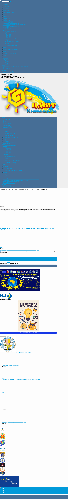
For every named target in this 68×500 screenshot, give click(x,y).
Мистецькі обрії (7, 43)
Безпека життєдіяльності (6, 187)
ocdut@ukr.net (16, 79)
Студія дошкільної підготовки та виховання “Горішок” (12, 26)
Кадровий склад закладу (6, 125)
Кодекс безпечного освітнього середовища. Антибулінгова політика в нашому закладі (15, 66)
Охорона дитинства (6, 51)
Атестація (3, 69)
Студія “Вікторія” (7, 17)
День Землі (6, 32)
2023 (5, 60)
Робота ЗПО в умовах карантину (7, 54)
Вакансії (4, 14)
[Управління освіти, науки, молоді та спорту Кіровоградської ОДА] (2, 439)
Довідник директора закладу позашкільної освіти (10, 49)
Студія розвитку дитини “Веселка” (10, 140)
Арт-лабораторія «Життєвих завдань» (10, 162)
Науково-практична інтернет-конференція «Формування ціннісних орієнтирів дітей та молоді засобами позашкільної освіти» (21, 179)
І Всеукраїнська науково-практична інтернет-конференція (13, 56)
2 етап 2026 (6, 63)
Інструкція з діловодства (6, 10)
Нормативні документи (6, 68)
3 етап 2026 (6, 64)
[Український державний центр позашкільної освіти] (2, 475)
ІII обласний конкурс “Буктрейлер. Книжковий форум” (12, 160)
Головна (3, 488)
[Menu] (0, 0)
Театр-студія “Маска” (8, 28)
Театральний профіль (6, 27)
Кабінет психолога (4, 493)
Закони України (5, 166)
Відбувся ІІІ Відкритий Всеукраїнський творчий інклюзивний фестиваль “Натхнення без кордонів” (22, 207)
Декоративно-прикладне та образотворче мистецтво (11, 23)
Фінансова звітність (6, 8)
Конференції (5, 55)
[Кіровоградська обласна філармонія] (2, 471)
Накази (4, 164)
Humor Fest (6, 158)
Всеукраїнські (5, 146)
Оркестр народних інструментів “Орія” (10, 22)
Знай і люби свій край (8, 40)
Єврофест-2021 (8, 37)
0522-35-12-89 (9, 79)
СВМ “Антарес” (7, 131)
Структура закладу (5, 4)
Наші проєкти (3, 144)
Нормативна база (4, 48)
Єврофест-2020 (8, 152)
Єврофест (6, 33)
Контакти (4, 13)
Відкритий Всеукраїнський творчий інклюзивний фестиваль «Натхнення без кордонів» (19, 250)
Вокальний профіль (6, 16)
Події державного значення (7, 185)
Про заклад (3, 117)
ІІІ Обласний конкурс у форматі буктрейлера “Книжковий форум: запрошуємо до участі (14, 422)
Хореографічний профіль (6, 18)
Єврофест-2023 (8, 150)
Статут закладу (5, 5)
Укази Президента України (7, 52)
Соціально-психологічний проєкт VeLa (10, 31)
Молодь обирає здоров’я (8, 42)
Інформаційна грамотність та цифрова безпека (10, 71)
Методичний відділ (7, 119)
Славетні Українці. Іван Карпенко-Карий (10, 156)
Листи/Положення (5, 50)
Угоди (4, 57)
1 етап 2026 (6, 177)
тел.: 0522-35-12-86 (4, 79)
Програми (4, 121)
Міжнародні (4, 30)
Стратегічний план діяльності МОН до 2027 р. (9, 53)
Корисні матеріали (4, 70)
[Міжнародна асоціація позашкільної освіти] (2, 444)
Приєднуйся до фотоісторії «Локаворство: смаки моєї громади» (11, 365)
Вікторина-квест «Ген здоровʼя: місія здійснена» (8, 393)
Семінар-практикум (6, 59)
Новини (1, 225)
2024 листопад (7, 61)
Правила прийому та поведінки (7, 127)
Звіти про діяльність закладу (7, 123)
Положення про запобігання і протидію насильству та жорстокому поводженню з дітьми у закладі (17, 67)
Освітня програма (5, 15)
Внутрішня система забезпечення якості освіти (28, 332)
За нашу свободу (7, 44)
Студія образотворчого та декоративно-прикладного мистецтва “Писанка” (15, 24)
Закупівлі (4, 9)
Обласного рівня (5, 154)
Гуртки (3, 129)
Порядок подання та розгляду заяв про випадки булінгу (11, 181)
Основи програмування (6, 29)
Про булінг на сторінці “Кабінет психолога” (9, 183)
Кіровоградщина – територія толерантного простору (12, 45)
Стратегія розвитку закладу (7, 7)
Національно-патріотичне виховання (8, 72)
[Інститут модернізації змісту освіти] (2, 451)
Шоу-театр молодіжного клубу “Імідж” (10, 142)
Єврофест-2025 (8, 34)
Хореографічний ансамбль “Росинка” (10, 19)
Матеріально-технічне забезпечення (8, 12)
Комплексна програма (6, 6)
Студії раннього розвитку (6, 25)
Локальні (4, 47)
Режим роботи (5, 11)
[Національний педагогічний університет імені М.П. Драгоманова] (2, 462)
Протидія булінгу (4, 65)
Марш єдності (7, 39)
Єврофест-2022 (8, 36)
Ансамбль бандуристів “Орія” (9, 21)
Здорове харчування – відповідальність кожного (12, 41)
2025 (5, 62)
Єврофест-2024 (8, 35)
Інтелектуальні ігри (7, 46)
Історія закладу (5, 3)
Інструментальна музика (6, 20)
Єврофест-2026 (8, 148)
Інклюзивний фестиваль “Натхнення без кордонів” (12, 38)
